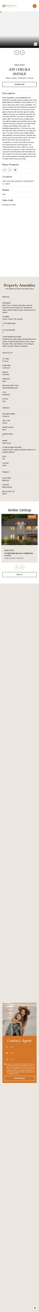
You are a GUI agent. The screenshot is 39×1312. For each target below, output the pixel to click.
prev (16, 52)
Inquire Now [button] (19, 84)
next (22, 52)
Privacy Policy (14, 1073)
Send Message (19, 1078)
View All (19, 574)
